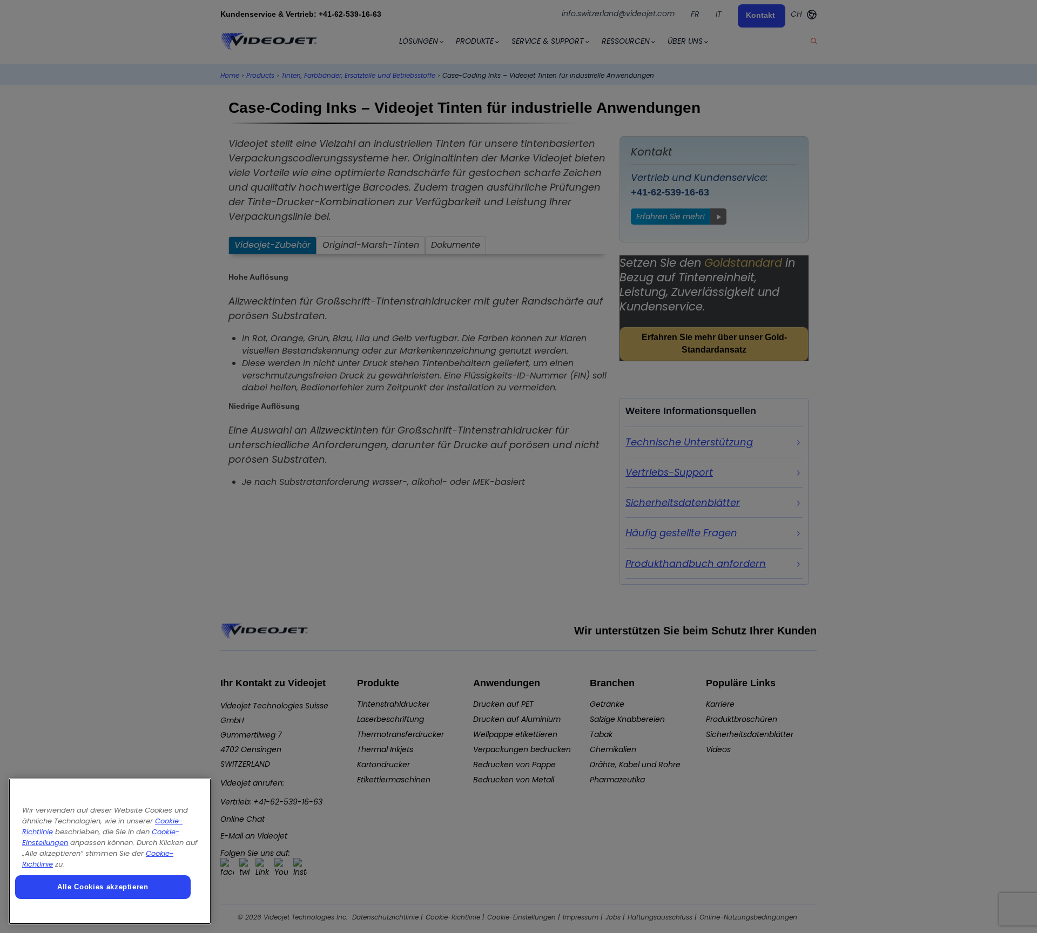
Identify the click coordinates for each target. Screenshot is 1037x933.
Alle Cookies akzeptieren (103, 887)
